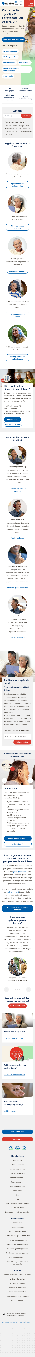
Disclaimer (29, 1321)
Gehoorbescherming (17, 1169)
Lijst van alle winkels (17, 1279)
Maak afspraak (17, 1139)
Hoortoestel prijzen (11, 131)
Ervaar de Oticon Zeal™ (17, 838)
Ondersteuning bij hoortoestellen (17, 1212)
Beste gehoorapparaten (17, 1257)
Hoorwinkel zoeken (25, 131)
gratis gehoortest (19, 871)
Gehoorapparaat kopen (17, 1231)
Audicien (17, 1270)
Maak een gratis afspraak (17, 227)
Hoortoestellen (17, 1218)
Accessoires (17, 1223)
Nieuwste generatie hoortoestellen (11, 69)
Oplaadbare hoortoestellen (17, 1244)
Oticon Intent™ (9, 62)
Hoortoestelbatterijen (17, 1177)
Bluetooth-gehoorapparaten (17, 1248)
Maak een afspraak (17, 1006)
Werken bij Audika (17, 1300)
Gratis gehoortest (10, 57)
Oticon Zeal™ (24, 62)
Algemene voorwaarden (24, 1322)
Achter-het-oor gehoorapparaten (17, 1235)
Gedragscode (13, 1322)
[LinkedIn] (17, 1148)
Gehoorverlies (9, 128)
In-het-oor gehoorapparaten (17, 1240)
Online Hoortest (17, 1165)
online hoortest (13, 892)
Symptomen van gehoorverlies (17, 184)
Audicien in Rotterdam (17, 1292)
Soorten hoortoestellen (23, 128)
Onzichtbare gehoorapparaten (17, 1253)
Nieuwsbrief (17, 1190)
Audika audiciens (17, 538)
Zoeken (25, 116)
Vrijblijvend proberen (17, 271)
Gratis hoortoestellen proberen (17, 1203)
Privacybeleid (5, 1322)
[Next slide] (30, 780)
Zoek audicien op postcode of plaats (17, 1274)
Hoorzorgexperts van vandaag (17, 1296)
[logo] (8, 3)
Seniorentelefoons (17, 1208)
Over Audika (9, 134)
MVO (18, 1199)
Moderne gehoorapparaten (17, 587)
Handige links (17, 1156)
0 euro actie (8, 76)
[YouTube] (24, 1148)
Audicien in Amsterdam (17, 1287)
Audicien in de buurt (17, 1283)
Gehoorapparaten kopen (17, 315)
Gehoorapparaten (10, 51)
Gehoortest (17, 1160)
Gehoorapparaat (17, 1227)
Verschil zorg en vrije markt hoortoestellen (17, 1262)
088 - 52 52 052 (17, 1132)
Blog (17, 1195)
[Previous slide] (4, 780)
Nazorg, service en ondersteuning (17, 357)
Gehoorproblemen (17, 1182)
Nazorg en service (17, 637)
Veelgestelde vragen (17, 1186)
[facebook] (11, 1148)
